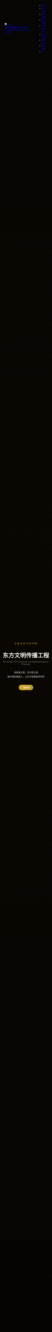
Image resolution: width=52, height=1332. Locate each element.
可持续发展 (43, 28)
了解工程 (26, 688)
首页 (43, 5)
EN (43, 51)
